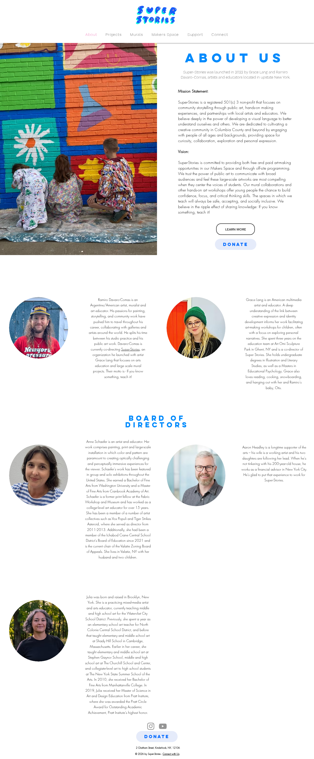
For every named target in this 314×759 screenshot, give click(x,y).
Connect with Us (171, 754)
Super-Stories (130, 349)
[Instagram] (151, 726)
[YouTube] (163, 726)
